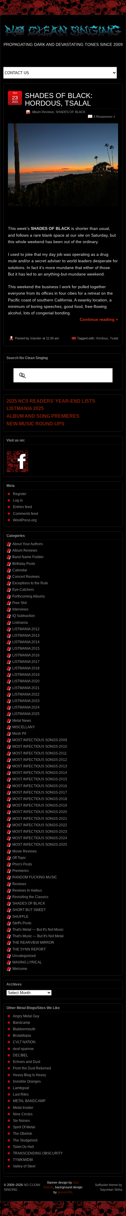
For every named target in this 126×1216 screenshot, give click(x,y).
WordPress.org (25, 520)
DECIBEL (20, 1055)
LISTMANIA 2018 (26, 668)
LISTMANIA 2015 (26, 648)
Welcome (19, 969)
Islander (36, 338)
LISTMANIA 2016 (26, 655)
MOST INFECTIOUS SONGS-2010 (39, 746)
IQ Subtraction (23, 616)
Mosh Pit (19, 733)
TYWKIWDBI (23, 1160)
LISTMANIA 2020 (26, 681)
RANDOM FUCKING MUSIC (34, 877)
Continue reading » (99, 319)
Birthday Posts (23, 564)
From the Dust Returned (32, 1068)
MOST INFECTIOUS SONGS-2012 (39, 760)
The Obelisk (22, 1134)
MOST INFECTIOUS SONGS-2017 (39, 792)
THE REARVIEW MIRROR (33, 942)
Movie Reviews (24, 851)
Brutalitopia (22, 1035)
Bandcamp (21, 1023)
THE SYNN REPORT (29, 949)
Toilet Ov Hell (23, 1147)
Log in (18, 500)
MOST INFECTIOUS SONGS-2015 (39, 779)
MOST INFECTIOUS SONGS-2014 (39, 773)
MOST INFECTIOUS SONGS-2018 (39, 799)
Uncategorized (24, 956)
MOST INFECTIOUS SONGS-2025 (39, 844)
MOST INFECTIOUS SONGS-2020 (39, 812)
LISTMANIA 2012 (26, 629)
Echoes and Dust (26, 1062)
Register (19, 494)
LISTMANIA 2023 (26, 701)
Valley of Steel (24, 1166)
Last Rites (21, 1094)
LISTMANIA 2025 (26, 714)
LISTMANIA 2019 (26, 675)
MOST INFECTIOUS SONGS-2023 (39, 832)
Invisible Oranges (27, 1081)
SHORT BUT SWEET (29, 910)
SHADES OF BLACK (70, 112)
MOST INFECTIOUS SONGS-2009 (39, 740)
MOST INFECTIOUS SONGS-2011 (39, 753)
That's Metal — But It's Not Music (38, 930)
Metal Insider (23, 1108)
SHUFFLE (20, 917)
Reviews (19, 884)
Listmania (20, 623)
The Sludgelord (25, 1140)
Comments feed (25, 514)
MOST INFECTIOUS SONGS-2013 (39, 766)
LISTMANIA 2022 (26, 694)
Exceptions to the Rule (30, 583)
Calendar (19, 570)
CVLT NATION (24, 1042)
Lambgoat (21, 1088)
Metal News (21, 721)
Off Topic (19, 858)
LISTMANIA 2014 (26, 642)
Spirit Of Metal (24, 1127)
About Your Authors (27, 544)
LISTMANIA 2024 (26, 707)
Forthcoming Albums (28, 596)
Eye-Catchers (23, 590)
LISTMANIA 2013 (26, 635)
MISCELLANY (23, 727)
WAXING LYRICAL (27, 962)
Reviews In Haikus (27, 890)
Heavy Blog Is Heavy (29, 1075)
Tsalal (114, 338)
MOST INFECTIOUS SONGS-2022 (39, 825)
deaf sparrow (23, 1049)
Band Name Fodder (28, 557)
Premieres (20, 871)
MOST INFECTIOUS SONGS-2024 (39, 838)
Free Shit (19, 603)
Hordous (102, 338)
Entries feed (22, 507)
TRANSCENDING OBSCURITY (38, 1153)
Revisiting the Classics (30, 897)
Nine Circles (23, 1114)
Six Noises (21, 1121)
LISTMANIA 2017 (26, 662)
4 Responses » (104, 116)
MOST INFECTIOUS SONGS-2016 (39, 786)
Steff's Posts (21, 923)
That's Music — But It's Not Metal (38, 936)
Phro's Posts (22, 864)
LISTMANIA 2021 (26, 688)
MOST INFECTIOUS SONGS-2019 (39, 805)
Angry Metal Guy (26, 1016)
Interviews (20, 609)
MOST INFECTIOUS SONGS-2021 (39, 819)
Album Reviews (43, 112)
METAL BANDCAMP (29, 1101)
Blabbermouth (24, 1029)
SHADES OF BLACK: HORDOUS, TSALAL (59, 99)
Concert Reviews (26, 577)
